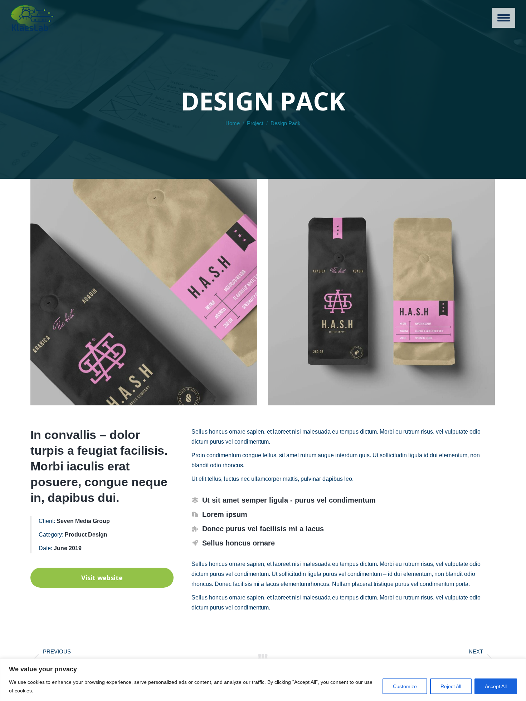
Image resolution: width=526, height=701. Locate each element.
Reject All (450, 686)
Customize (405, 686)
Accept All (496, 686)
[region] (263, 679)
